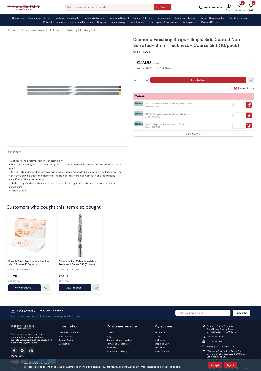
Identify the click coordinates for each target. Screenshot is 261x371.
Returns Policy (246, 88)
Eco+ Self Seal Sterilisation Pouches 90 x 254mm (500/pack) (28, 263)
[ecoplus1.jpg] (29, 234)
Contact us (64, 343)
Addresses (159, 340)
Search (164, 7)
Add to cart (198, 80)
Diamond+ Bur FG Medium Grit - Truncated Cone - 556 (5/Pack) (77, 263)
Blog (109, 336)
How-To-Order (161, 351)
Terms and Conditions (118, 343)
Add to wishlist (251, 80)
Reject (230, 365)
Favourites (159, 347)
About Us (111, 347)
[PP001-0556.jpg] (79, 234)
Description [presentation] (14, 151)
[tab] (15, 151)
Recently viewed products (120, 340)
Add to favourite (46, 287)
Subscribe (241, 312)
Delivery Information (69, 332)
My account (160, 332)
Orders (158, 336)
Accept (214, 365)
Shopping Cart (161, 343)
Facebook (14, 350)
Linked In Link (31, 350)
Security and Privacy (117, 351)
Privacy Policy (66, 336)
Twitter (22, 350)
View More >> (194, 133)
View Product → (24, 287)
